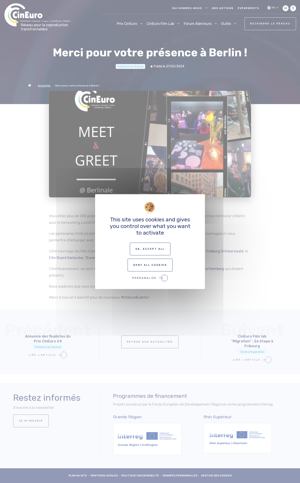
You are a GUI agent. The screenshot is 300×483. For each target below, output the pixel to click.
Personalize (144, 277)
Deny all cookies (150, 264)
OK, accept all (150, 248)
